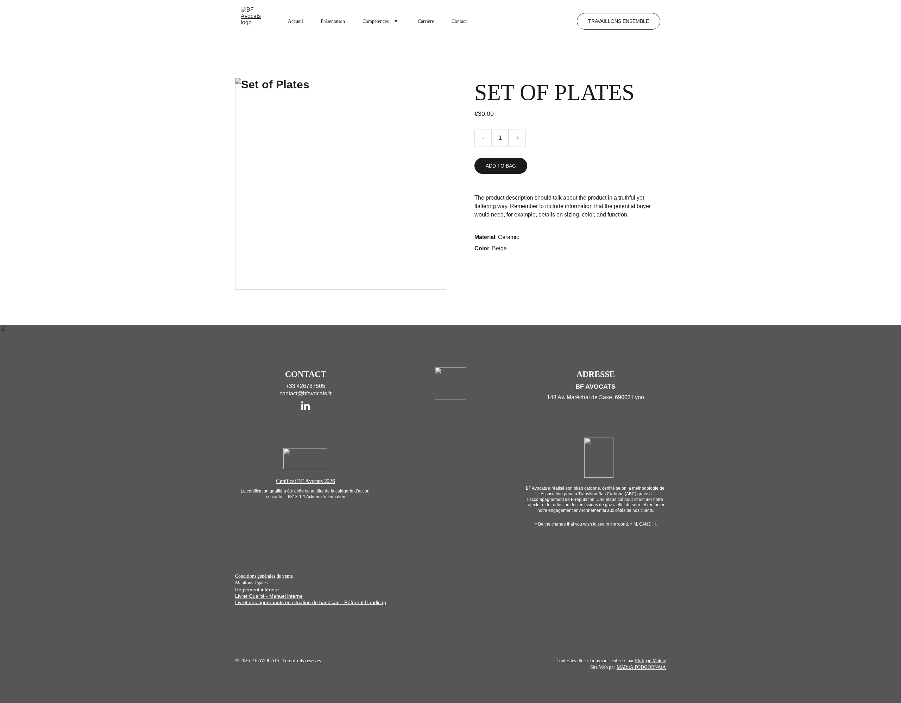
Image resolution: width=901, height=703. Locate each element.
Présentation (333, 21)
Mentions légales (251, 582)
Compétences (376, 21)
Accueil (295, 21)
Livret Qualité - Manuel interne (269, 596)
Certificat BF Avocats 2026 (305, 481)
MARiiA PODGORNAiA (641, 667)
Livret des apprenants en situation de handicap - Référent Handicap (310, 602)
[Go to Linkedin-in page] (305, 406)
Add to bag (501, 166)
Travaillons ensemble (618, 21)
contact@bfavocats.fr (305, 393)
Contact (459, 21)
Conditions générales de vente (263, 576)
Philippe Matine (650, 660)
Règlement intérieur (257, 589)
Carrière (426, 21)
